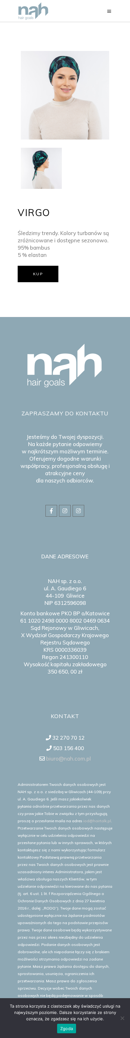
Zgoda (66, 1028)
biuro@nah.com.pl (68, 758)
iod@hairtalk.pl (97, 820)
